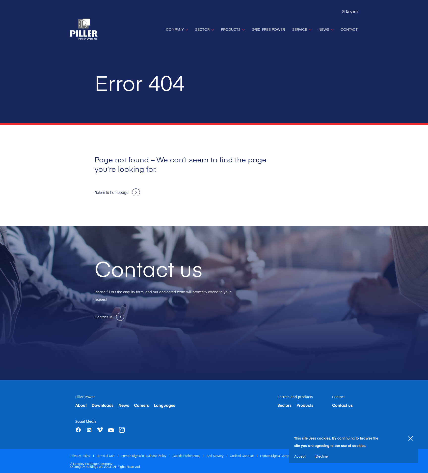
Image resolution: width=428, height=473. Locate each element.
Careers (141, 405)
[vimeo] (100, 430)
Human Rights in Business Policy (144, 456)
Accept (300, 456)
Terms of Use (105, 456)
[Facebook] (78, 430)
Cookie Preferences (187, 456)
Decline (322, 456)
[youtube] (111, 430)
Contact (338, 397)
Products (304, 405)
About (81, 405)
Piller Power (85, 397)
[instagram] (122, 430)
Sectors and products (295, 397)
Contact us (342, 405)
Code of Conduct (242, 456)
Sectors (284, 405)
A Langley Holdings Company (91, 464)
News (123, 405)
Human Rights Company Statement (284, 456)
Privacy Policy (80, 456)
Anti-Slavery (215, 456)
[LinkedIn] (89, 430)
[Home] (84, 29)
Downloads (102, 405)
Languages (164, 405)
